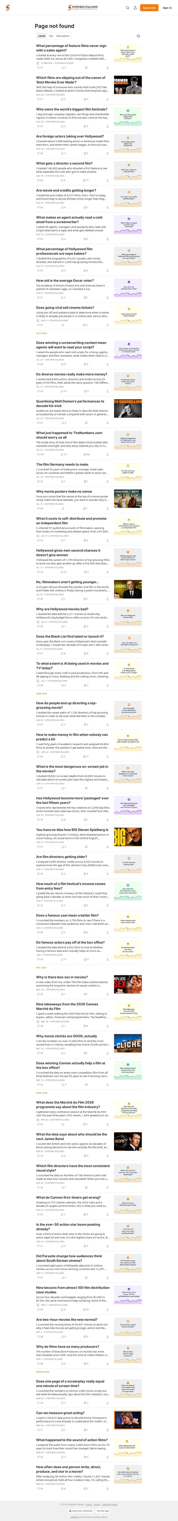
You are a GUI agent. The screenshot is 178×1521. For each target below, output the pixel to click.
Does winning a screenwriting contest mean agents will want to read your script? (71, 345)
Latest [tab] (41, 36)
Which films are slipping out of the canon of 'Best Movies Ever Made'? (70, 80)
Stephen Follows (64, 63)
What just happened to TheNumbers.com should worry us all (69, 435)
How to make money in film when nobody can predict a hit (72, 737)
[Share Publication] (135, 7)
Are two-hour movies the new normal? (67, 1320)
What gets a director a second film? (64, 163)
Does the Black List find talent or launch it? (70, 636)
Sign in (167, 7)
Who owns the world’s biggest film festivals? (71, 109)
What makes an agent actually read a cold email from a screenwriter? (69, 219)
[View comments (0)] (63, 325)
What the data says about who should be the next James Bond (71, 1136)
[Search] (127, 7)
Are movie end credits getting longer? (66, 190)
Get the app (103, 1510)
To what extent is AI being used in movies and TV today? (72, 666)
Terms (97, 1504)
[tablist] (53, 35)
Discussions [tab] (62, 36)
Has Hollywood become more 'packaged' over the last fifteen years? (72, 800)
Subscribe (149, 7)
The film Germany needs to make (62, 464)
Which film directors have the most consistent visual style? (73, 1168)
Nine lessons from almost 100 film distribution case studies (73, 1290)
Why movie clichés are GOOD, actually (66, 1036)
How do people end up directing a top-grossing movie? (66, 705)
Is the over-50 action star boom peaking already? (68, 1227)
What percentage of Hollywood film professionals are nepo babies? (64, 251)
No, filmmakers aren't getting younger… (67, 582)
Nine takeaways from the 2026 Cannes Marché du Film (67, 1006)
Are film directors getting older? (61, 857)
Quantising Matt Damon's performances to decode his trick (70, 403)
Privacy (88, 1504)
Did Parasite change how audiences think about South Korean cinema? (69, 1258)
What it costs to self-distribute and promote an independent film (71, 521)
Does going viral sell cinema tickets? (65, 308)
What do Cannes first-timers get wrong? (68, 1197)
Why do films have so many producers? (67, 1347)
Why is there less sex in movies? (62, 977)
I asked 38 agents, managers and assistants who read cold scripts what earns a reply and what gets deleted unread (71, 228)
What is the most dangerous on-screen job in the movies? (72, 769)
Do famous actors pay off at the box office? (70, 942)
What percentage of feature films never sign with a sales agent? (71, 48)
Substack (75, 1517)
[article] (89, 56)
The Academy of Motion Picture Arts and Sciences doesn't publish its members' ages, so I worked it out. (70, 287)
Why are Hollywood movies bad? (62, 609)
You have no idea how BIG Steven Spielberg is (72, 830)
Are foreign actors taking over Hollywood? (70, 136)
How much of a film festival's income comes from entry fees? (71, 886)
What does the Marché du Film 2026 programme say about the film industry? (68, 1104)
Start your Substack (82, 1510)
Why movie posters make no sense (64, 491)
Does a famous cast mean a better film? (67, 915)
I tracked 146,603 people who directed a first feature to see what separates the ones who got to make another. (71, 169)
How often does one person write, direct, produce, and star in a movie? (68, 1469)
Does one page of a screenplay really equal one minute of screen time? (70, 1383)
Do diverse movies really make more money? (71, 374)
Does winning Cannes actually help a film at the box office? (70, 1065)
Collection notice (110, 1504)
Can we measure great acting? (60, 1413)
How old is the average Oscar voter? (65, 281)
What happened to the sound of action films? (72, 1440)
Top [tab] (51, 36)
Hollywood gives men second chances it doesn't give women (68, 552)
